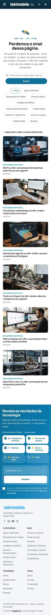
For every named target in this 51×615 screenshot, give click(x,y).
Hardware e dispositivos (15, 115)
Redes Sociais (19, 121)
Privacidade (32, 584)
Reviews (34, 121)
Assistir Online (9, 580)
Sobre (30, 575)
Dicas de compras (38, 115)
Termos (30, 588)
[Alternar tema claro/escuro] (45, 4)
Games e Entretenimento (17, 109)
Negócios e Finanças (36, 545)
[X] (17, 521)
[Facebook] (4, 521)
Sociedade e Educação (37, 554)
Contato (30, 580)
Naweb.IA (17, 611)
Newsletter (8, 588)
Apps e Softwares (31, 90)
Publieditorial (33, 558)
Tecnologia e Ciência (36, 550)
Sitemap (6, 593)
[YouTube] (13, 521)
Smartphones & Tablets (16, 97)
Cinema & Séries (38, 97)
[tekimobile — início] (22, 4)
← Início (15, 90)
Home (5, 575)
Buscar (26, 81)
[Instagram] (8, 521)
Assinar (25, 479)
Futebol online (39, 109)
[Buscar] (39, 4)
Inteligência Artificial (25, 103)
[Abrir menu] (4, 4)
